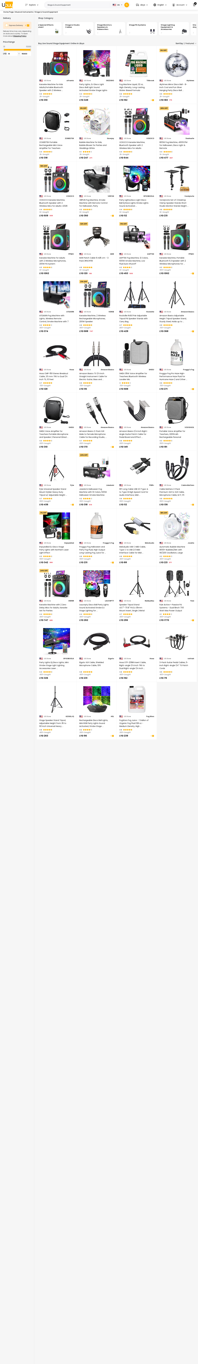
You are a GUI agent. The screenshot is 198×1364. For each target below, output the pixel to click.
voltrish (191, 659)
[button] (142, 5)
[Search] (126, 5)
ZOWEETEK (69, 138)
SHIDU (151, 370)
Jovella (191, 543)
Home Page (8, 12)
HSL (112, 716)
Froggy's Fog (188, 370)
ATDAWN (70, 312)
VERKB (111, 312)
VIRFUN (111, 196)
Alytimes (190, 81)
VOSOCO (150, 138)
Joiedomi (110, 485)
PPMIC (71, 254)
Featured (189, 43)
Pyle (72, 485)
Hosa (72, 370)
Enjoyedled (69, 543)
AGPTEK (150, 254)
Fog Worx (150, 716)
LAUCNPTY (109, 601)
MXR (112, 254)
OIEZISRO (110, 81)
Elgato (111, 659)
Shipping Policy (19, 36)
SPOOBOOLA (148, 196)
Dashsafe (190, 138)
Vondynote (189, 196)
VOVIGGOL (189, 427)
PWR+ (151, 485)
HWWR (71, 601)
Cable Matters (187, 485)
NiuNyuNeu (149, 601)
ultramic (70, 81)
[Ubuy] (7, 4)
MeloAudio (149, 543)
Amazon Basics (187, 312)
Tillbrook (150, 81)
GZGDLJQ (70, 716)
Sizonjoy (110, 138)
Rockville (150, 312)
